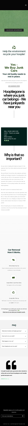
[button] (14, 30)
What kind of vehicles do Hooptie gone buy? (11, 331)
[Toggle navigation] (26, 5)
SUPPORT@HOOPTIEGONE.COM (17, 424)
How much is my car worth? (8, 336)
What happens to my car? (7, 341)
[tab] (14, 331)
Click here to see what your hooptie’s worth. (14, 312)
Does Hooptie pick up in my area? (9, 346)
